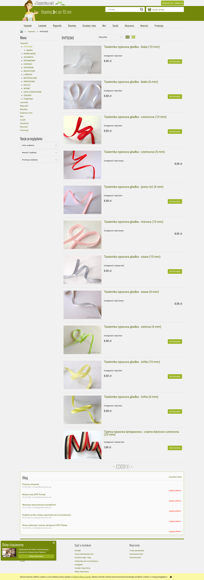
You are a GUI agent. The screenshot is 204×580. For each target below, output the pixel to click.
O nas (22, 561)
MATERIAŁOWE (30, 78)
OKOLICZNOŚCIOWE (32, 92)
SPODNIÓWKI (29, 60)
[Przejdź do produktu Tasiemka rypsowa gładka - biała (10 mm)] (82, 60)
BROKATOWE (29, 71)
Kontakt (78, 551)
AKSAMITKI (29, 57)
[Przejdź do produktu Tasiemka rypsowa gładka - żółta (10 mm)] (82, 375)
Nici (21, 116)
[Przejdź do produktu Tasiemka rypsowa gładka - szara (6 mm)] (82, 305)
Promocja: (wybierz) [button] (30, 160)
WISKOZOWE (29, 81)
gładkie (29, 50)
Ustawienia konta (136, 554)
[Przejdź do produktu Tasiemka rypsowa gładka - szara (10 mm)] (82, 270)
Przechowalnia (135, 557)
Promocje (24, 130)
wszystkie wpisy (175, 477)
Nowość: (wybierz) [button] (29, 153)
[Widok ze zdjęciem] (127, 37)
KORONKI (28, 64)
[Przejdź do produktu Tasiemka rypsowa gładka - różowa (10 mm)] (82, 235)
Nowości (24, 127)
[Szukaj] (141, 9)
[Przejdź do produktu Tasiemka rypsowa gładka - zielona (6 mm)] (82, 340)
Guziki (22, 120)
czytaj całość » (175, 490)
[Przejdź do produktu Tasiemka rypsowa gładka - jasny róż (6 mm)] (82, 200)
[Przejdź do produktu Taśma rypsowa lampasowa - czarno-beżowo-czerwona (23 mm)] (82, 445)
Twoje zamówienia (136, 551)
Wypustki (24, 106)
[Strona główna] (30, 10)
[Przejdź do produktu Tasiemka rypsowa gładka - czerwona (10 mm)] (82, 130)
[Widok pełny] (133, 37)
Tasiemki (24, 43)
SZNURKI (28, 95)
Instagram (79, 565)
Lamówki (24, 102)
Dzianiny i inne (26, 113)
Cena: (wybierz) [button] (28, 145)
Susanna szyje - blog (83, 557)
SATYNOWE (29, 67)
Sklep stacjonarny (82, 572)
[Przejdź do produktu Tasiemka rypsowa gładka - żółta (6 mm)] (82, 410)
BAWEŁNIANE (30, 53)
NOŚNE (27, 88)
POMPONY (28, 99)
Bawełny (24, 109)
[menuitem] (27, 25)
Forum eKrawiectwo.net (84, 554)
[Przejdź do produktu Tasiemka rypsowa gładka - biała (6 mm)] (82, 95)
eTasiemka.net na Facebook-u (86, 561)
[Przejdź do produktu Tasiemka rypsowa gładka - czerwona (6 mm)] (82, 165)
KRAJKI (27, 85)
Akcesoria (24, 123)
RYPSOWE (28, 47)
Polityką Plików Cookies (81, 577)
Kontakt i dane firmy (82, 568)
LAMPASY (28, 74)
